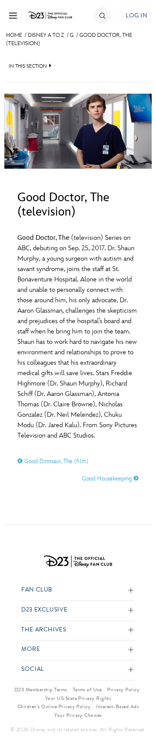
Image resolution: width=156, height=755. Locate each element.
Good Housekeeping (107, 478)
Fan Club (36, 590)
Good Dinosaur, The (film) (55, 461)
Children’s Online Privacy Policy (54, 706)
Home (14, 35)
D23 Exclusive (44, 610)
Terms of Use (87, 689)
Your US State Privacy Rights (78, 698)
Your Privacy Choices (78, 715)
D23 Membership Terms (40, 689)
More (30, 649)
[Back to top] (139, 725)
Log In (136, 15)
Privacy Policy (123, 689)
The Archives (43, 630)
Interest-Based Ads (117, 706)
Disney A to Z (46, 35)
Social (32, 669)
